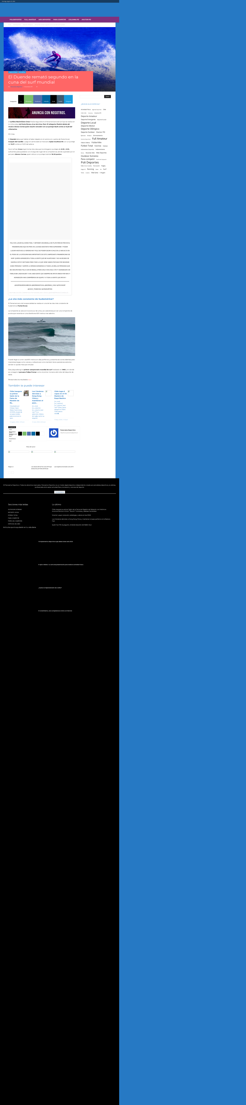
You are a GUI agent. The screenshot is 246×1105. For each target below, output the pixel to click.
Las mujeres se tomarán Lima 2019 (63, 466)
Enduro (89, 135)
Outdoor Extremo (89, 156)
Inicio (9, 25)
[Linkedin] (33, 434)
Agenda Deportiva (96, 109)
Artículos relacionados (16, 447)
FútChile (98, 146)
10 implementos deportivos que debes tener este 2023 (55, 541)
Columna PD (73, 19)
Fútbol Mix (96, 142)
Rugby (103, 166)
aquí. (30, 380)
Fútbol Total (87, 146)
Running (90, 169)
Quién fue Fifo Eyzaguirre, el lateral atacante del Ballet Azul (71, 525)
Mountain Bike (90, 153)
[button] (108, 19)
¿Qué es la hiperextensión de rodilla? (50, 588)
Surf (10, 441)
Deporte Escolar (101, 119)
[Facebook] (29, 434)
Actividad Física (86, 109)
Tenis (82, 173)
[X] (20, 434)
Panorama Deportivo (16, 86)
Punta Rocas (12, 438)
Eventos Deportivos (86, 139)
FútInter (105, 146)
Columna (90, 113)
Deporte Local (88, 123)
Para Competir (59, 19)
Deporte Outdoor (88, 132)
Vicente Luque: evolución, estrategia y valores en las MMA (71, 515)
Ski (101, 169)
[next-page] (12, 472)
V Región (102, 173)
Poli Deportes (17, 25)
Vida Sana (94, 173)
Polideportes (15, 19)
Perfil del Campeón (101, 159)
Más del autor (30, 447)
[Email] (38, 434)
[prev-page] (9, 472)
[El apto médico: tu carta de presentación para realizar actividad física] (20, 565)
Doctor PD (86, 19)
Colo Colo (83, 113)
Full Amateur (30, 19)
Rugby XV (83, 169)
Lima (10, 429)
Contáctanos (59, 492)
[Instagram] (65, 436)
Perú (10, 436)
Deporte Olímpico (28, 25)
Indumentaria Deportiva (87, 149)
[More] (42, 434)
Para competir (88, 159)
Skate (97, 169)
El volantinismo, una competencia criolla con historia (55, 611)
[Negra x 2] (18, 458)
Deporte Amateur (89, 116)
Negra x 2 (10, 466)
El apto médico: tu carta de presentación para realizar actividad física (60, 565)
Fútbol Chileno (85, 143)
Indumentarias (100, 149)
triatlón (88, 172)
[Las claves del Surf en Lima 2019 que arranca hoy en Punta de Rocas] (41, 458)
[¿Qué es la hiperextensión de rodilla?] (20, 588)
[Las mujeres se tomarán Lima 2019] (64, 458)
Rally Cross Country (86, 166)
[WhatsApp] (24, 434)
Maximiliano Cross (12, 432)
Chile (104, 109)
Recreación (96, 166)
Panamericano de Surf (13, 434)
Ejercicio (83, 135)
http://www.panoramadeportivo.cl (69, 432)
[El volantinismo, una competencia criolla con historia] (20, 611)
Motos (82, 153)
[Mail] (68, 436)
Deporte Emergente (88, 119)
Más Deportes (44, 19)
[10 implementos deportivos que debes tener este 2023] (20, 541)
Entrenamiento (98, 135)
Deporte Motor (88, 126)
